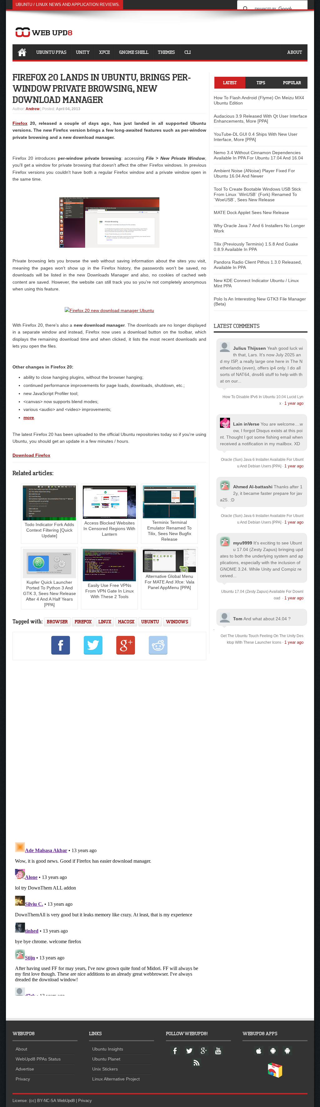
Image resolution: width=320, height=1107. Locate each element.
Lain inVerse (246, 424)
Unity (83, 52)
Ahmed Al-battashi (252, 486)
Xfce (104, 52)
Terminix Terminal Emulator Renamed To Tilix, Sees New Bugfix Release (169, 531)
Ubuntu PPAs (51, 52)
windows (177, 621)
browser (57, 621)
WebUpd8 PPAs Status (38, 1058)
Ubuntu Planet (106, 1058)
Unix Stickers (105, 1068)
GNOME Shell (133, 52)
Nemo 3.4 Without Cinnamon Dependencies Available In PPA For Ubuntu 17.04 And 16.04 (258, 155)
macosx (126, 621)
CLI (187, 52)
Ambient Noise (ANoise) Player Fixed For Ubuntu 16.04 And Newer (254, 173)
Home (21, 52)
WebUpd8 (66, 1100)
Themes (166, 52)
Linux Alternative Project (116, 1078)
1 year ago (293, 403)
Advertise (25, 1068)
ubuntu (150, 621)
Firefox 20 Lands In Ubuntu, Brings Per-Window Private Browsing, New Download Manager (101, 88)
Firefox (20, 123)
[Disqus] (109, 750)
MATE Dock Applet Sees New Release (251, 212)
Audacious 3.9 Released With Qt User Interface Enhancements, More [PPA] (260, 119)
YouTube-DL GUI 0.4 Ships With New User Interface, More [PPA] (256, 137)
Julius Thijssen (249, 348)
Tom (237, 618)
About (294, 52)
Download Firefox (31, 455)
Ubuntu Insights (107, 1048)
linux (104, 621)
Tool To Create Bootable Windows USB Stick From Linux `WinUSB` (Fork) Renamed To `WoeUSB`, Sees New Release (257, 194)
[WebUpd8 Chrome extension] (275, 1076)
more (28, 417)
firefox (83, 621)
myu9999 (242, 542)
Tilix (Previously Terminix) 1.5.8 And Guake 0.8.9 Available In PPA (256, 246)
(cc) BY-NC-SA (42, 1100)
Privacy (23, 1078)
